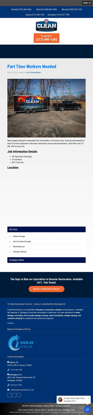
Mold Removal (19, 247)
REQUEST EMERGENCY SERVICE (46, 289)
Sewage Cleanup (19, 252)
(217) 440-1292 (16, 370)
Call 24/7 (46, 38)
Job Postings (31, 72)
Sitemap (10, 323)
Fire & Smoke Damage (22, 241)
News (39, 72)
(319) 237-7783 (16, 385)
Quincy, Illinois (40, 410)
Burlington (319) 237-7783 (58, 15)
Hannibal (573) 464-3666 (21, 9)
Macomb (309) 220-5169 (72, 9)
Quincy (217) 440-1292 (35, 15)
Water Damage (19, 236)
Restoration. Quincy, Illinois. (44, 406)
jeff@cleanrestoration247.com (22, 390)
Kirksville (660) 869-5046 (46, 9)
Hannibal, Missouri (54, 410)
